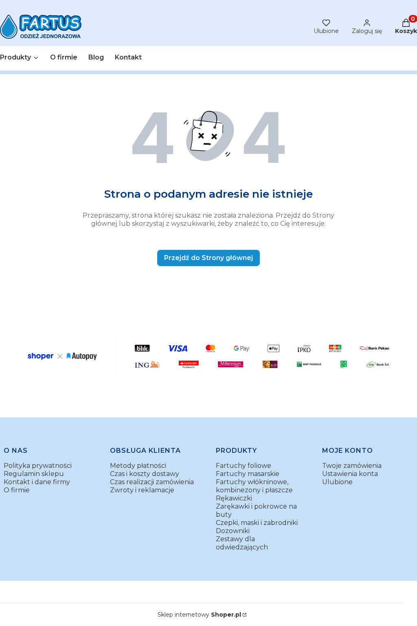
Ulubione (337, 482)
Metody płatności (138, 466)
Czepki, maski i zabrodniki (257, 523)
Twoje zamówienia (352, 466)
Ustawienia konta (350, 474)
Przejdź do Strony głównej (208, 258)
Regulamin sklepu (34, 474)
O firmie (17, 490)
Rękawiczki (234, 498)
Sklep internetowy (199, 614)
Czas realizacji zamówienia (152, 482)
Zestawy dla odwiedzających (242, 543)
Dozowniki (233, 531)
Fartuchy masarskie (247, 474)
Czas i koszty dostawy (144, 474)
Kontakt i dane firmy (37, 482)
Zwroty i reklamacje (142, 490)
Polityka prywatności (38, 466)
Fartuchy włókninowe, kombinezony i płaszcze (254, 486)
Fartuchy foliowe (243, 466)
